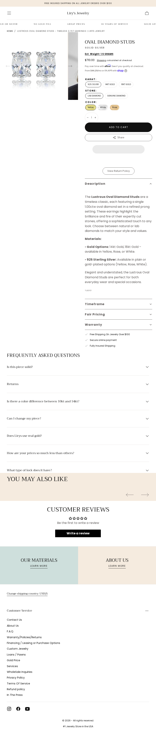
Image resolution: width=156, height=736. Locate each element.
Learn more (39, 565)
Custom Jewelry (17, 649)
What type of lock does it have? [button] (29, 470)
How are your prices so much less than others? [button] (40, 453)
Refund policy (16, 689)
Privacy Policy (16, 678)
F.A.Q (10, 631)
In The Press (15, 695)
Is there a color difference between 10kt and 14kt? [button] (43, 401)
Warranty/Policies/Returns (24, 637)
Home (10, 31)
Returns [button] (12, 384)
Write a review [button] (78, 533)
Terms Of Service (18, 683)
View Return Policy (118, 171)
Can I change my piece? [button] (24, 418)
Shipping (101, 60)
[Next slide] (70, 66)
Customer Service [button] (19, 610)
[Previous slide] (8, 66)
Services (12, 666)
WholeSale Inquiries (19, 672)
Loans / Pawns (16, 654)
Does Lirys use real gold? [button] (24, 436)
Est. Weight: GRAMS (99, 54)
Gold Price (13, 660)
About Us (13, 626)
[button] (9, 13)
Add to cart (118, 127)
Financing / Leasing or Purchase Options (33, 643)
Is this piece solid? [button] (20, 367)
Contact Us (14, 620)
